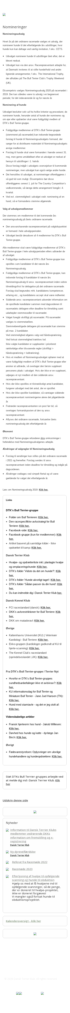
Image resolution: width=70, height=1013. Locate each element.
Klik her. (43, 489)
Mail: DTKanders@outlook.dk (27, 971)
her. (59, 592)
